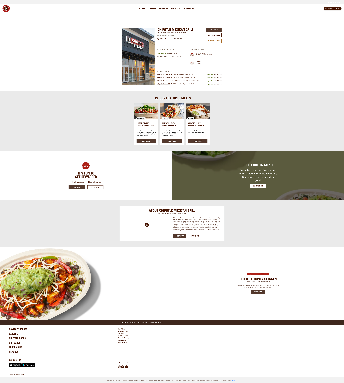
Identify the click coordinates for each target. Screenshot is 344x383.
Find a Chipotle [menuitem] (333, 8)
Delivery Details (214, 41)
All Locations (122, 340)
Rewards (13, 351)
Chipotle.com (195, 236)
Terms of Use (169, 380)
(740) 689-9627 (178, 39)
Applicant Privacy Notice (113, 380)
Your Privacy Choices (225, 380)
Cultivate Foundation (125, 338)
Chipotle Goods (17, 338)
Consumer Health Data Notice (156, 380)
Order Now (180, 236)
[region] (147, 227)
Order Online (214, 30)
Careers (13, 333)
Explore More (258, 186)
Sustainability (122, 342)
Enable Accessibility (334, 2)
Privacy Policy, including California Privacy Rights (205, 380)
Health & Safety (123, 336)
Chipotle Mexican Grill (163, 74)
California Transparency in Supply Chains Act (134, 380)
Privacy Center (186, 380)
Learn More (97, 187)
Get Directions (164, 39)
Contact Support (18, 329)
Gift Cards (14, 342)
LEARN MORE (258, 292)
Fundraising (15, 347)
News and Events (123, 331)
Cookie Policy (177, 380)
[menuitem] (142, 8)
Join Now (76, 187)
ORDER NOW (146, 141)
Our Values (121, 329)
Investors (121, 333)
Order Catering (214, 35)
